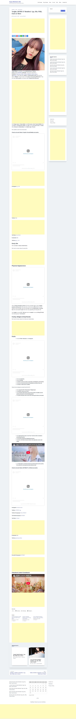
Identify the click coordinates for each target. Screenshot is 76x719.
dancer (13, 9)
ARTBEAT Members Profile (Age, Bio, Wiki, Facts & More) (16, 617)
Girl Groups (40, 2)
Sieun (36, 74)
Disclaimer (52, 121)
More (60, 2)
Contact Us (64, 2)
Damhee (29, 74)
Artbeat (17, 518)
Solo (57, 2)
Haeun (15, 75)
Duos (50, 2)
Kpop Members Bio (15, 2)
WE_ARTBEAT (23, 512)
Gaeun (32, 74)
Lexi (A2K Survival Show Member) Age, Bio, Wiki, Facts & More (35, 661)
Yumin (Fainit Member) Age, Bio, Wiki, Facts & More (19, 655)
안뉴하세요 (18, 235)
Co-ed (53, 2)
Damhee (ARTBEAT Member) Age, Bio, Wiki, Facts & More (27, 617)
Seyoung (18, 74)
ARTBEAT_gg (18, 510)
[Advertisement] (28, 26)
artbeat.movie (19, 507)
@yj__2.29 (17, 240)
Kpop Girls (20, 9)
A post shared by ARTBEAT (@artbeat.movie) (28, 503)
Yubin (22, 74)
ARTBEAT (20, 72)
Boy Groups (45, 2)
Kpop (16, 9)
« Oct (37, 698)
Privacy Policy (52, 122)
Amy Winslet (24, 16)
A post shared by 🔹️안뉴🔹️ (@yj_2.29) (28, 168)
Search (51, 8)
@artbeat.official (18, 538)
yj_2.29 (18, 186)
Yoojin (25, 74)
